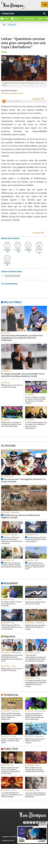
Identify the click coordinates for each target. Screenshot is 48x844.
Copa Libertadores (12, 276)
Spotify (46, 822)
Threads (43, 822)
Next (47, 18)
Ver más (4, 306)
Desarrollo (12, 25)
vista (3, 449)
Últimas (17, 18)
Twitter (27, 822)
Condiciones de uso (8, 841)
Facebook (24, 822)
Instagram (34, 822)
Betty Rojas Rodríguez (9, 90)
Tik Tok (40, 822)
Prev (1, 18)
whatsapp (30, 822)
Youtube (37, 822)
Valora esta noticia (10, 238)
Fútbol (40, 18)
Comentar (37, 98)
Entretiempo (29, 18)
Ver (5, 25)
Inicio (6, 18)
